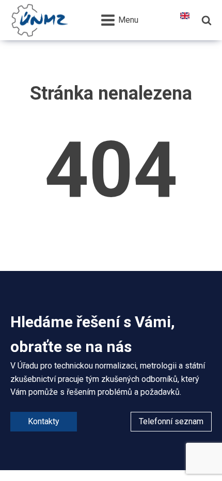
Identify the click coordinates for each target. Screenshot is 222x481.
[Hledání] (206, 20)
